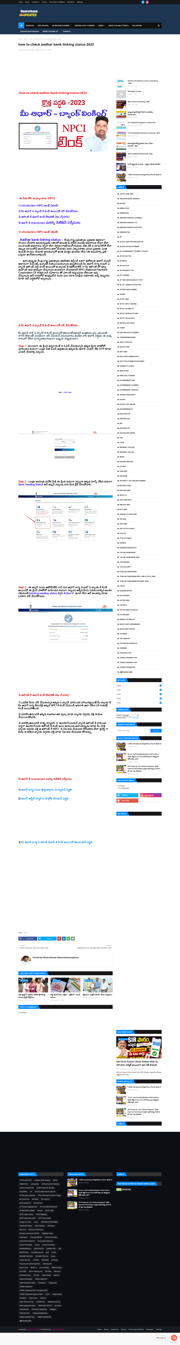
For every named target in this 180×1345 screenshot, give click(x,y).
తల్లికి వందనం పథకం (126, 672)
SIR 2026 (123, 519)
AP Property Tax (127, 270)
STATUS (123, 533)
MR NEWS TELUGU (127, 452)
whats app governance (130, 624)
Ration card (125, 490)
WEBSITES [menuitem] (30, 25)
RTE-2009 (123, 509)
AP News (123, 261)
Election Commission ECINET (132, 361)
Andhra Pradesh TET (129, 222)
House (122, 399)
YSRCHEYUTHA (125, 653)
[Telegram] (151, 800)
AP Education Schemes (129, 246)
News (122, 457)
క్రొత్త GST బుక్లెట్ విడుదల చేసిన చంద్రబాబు (97, 994)
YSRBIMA (123, 648)
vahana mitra (126, 591)
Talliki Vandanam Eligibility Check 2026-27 (144, 174)
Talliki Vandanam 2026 (129, 557)
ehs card (123, 352)
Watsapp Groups (135, 91)
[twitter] (142, 2)
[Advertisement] (65, 72)
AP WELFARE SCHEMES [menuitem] (60, 25)
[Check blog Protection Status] (123, 1190)
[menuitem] (21, 25)
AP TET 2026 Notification (130, 285)
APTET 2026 (124, 299)
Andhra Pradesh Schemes (131, 218)
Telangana (124, 562)
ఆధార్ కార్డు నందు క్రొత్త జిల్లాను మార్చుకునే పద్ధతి (46, 789)
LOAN (122, 442)
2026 (139, 686)
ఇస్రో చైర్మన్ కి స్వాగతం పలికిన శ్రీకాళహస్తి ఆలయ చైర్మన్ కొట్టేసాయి (31, 995)
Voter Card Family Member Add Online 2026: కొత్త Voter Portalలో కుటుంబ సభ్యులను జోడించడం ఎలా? (143, 756)
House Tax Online (127, 404)
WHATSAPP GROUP (127, 629)
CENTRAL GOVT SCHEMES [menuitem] (85, 25)
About (27, 2)
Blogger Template (32, 1329)
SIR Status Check (127, 528)
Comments (124, 788)
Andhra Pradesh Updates (131, 227)
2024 (139, 694)
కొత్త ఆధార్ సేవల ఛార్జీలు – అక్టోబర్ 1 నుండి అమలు (65, 995)
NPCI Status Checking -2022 (139, 102)
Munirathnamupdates (27, 50)
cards (122, 328)
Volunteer (124, 595)
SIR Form (123, 524)
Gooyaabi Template (58, 1329)
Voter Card (125, 600)
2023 (139, 698)
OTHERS (123, 466)
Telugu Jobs (125, 567)
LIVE (121, 438)
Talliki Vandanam (127, 552)
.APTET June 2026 (126, 194)
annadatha (125, 232)
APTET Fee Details (127, 318)
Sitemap (80, 2)
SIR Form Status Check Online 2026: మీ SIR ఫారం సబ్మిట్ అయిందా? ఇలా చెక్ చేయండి (137, 1063)
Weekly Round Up (127, 619)
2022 (139, 703)
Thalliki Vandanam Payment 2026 (134, 581)
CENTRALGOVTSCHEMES (129, 332)
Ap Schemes (124, 275)
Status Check (126, 538)
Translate (135, 717)
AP (121, 237)
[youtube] (127, 800)
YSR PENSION (125, 638)
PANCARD (123, 471)
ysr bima (123, 634)
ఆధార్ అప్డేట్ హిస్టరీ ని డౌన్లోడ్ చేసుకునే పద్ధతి (45, 798)
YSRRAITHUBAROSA (127, 667)
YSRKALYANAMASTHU (128, 658)
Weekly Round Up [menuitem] (50, 31)
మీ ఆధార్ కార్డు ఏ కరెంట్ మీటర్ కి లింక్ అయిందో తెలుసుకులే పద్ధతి (57, 842)
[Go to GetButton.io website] (174, 1342)
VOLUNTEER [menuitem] (137, 25)
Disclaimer (71, 2)
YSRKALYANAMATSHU (128, 662)
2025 (139, 690)
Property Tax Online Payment (133, 481)
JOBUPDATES (125, 418)
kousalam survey (127, 433)
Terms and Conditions (136, 1329)
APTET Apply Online (128, 304)
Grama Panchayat (128, 395)
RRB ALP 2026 (125, 505)
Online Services (126, 461)
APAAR (122, 294)
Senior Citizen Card (128, 514)
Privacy (44, 2)
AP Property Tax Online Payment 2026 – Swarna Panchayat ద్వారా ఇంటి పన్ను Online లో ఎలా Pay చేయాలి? (144, 768)
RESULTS (123, 495)
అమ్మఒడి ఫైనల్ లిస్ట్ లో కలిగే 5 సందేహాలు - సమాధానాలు (141, 113)
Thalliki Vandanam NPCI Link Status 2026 (137, 576)
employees (124, 371)
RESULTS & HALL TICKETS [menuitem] (119, 25)
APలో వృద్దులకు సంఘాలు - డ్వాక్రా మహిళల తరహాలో (144, 164)
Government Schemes (129, 385)
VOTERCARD (124, 614)
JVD (121, 423)
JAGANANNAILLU (126, 409)
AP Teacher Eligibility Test (131, 280)
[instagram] (147, 2)
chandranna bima (128, 337)
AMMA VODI (124, 208)
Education (124, 347)
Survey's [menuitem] (66, 31)
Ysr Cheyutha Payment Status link (142, 122)
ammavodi (124, 213)
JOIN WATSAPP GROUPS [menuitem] (29, 31)
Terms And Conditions (57, 2)
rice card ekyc (126, 500)
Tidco (122, 586)
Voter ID (123, 605)
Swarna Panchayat (128, 548)
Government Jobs (127, 380)
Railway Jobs (125, 485)
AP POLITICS (124, 265)
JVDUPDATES (125, 428)
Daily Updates (126, 342)
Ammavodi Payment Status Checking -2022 (143, 82)
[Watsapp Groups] (127, 806)
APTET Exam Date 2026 (129, 313)
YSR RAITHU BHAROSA (128, 643)
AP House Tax (125, 256)
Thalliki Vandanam (128, 571)
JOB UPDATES (125, 414)
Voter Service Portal (129, 610)
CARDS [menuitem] (100, 25)
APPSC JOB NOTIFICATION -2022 (140, 154)
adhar (26, 39)
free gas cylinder (127, 375)
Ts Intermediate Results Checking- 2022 (144, 133)
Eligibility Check (127, 366)
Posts (122, 786)
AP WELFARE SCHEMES (128, 289)
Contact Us (35, 2)
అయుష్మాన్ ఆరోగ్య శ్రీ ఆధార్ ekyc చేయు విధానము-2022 (140, 144)
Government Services (129, 390)
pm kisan (123, 476)
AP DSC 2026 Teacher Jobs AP (131, 242)
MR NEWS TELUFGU (127, 447)
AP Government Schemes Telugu (134, 251)
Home (20, 2)
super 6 (123, 543)
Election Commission (129, 356)
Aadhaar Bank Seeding (129, 199)
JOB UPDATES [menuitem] (43, 25)
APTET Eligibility (127, 308)
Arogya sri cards (127, 323)
